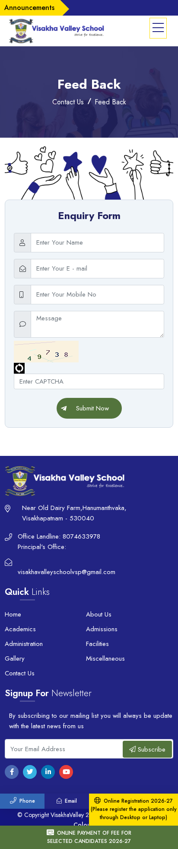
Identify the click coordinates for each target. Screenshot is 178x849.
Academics (20, 629)
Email (71, 801)
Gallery (15, 658)
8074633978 (81, 536)
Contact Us (20, 673)
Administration (24, 644)
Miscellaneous (105, 658)
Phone (27, 801)
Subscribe (150, 749)
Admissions (102, 629)
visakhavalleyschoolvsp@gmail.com (66, 572)
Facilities (97, 644)
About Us (98, 614)
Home (13, 614)
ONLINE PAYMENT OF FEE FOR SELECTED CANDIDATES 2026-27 (89, 837)
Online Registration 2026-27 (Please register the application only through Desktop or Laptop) (134, 809)
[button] (158, 28)
